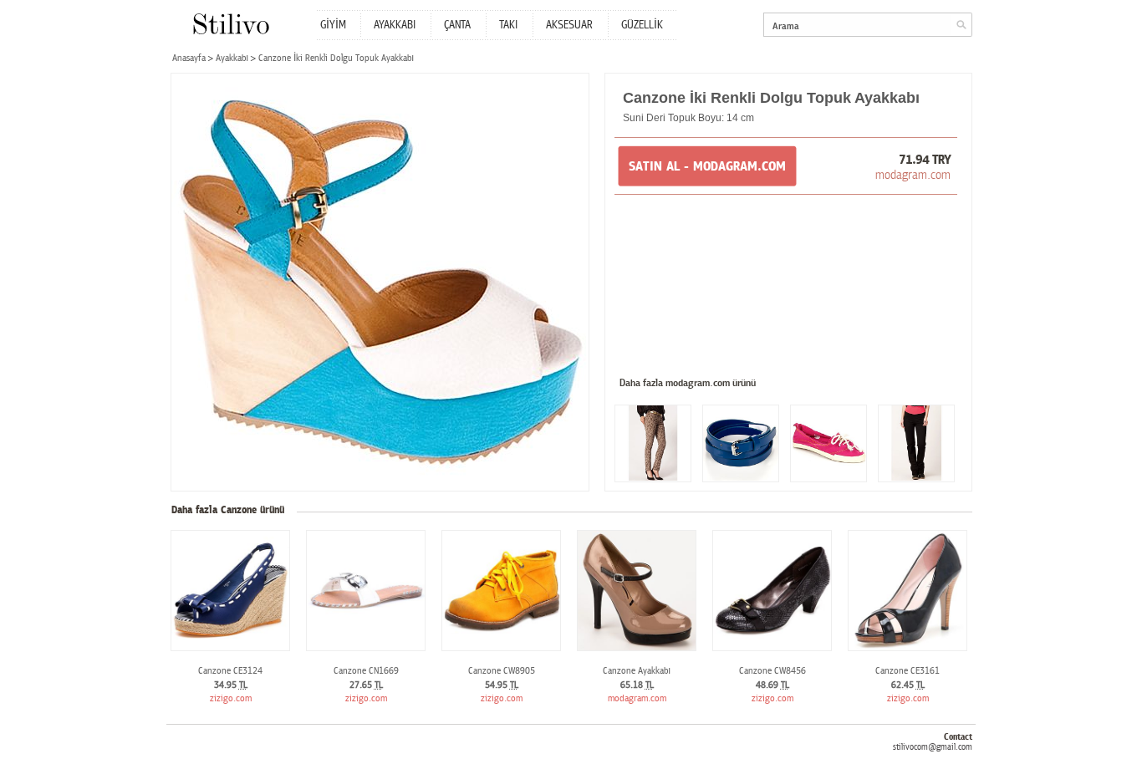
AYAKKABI (395, 25)
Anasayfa (189, 58)
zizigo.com (231, 698)
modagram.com (913, 174)
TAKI (508, 25)
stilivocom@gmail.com (932, 746)
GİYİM (333, 25)
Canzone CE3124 (230, 670)
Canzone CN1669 (366, 670)
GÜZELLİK (642, 25)
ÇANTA (457, 25)
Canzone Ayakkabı (636, 670)
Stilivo (230, 23)
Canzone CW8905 (501, 670)
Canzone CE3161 (907, 670)
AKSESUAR (569, 25)
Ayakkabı (232, 58)
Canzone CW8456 (772, 670)
